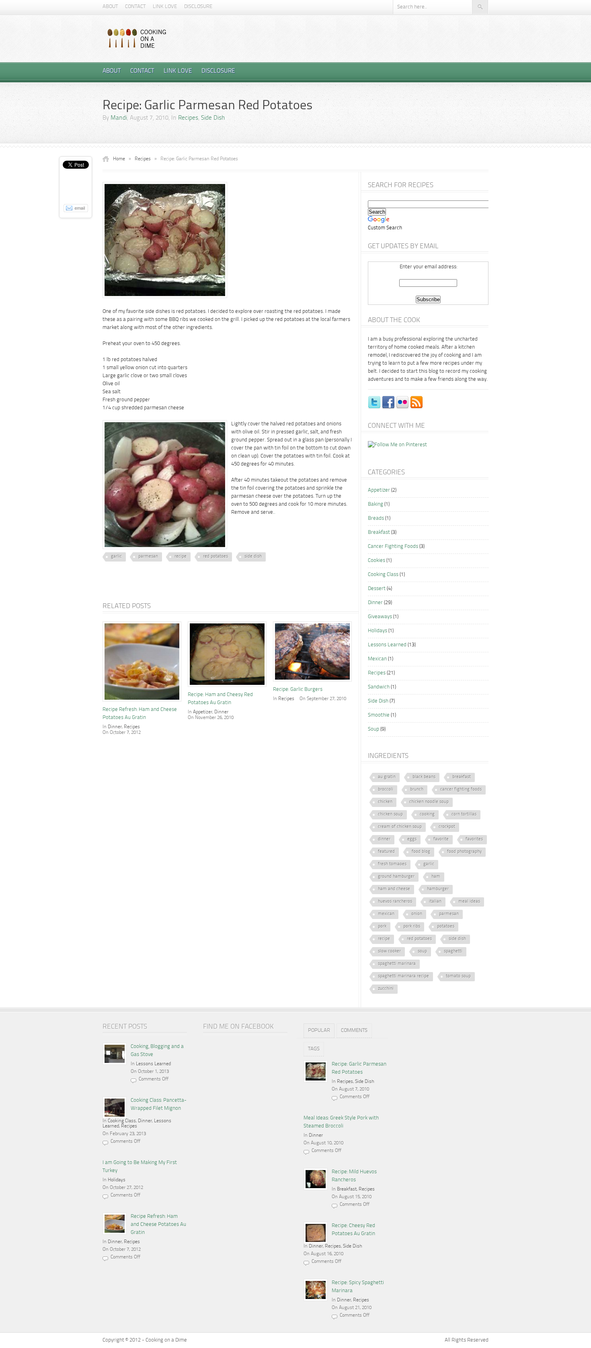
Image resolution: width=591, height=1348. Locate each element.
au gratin (387, 777)
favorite (441, 839)
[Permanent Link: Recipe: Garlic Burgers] (314, 682)
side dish (253, 556)
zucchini (386, 988)
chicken (385, 802)
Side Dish (213, 118)
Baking (375, 504)
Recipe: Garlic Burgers (297, 689)
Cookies (376, 560)
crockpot (447, 827)
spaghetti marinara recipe (403, 976)
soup (422, 951)
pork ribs (411, 926)
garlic (116, 556)
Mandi (119, 118)
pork (382, 926)
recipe (180, 556)
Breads (376, 518)
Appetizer (202, 712)
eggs (412, 839)
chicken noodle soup (429, 802)
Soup (373, 729)
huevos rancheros (395, 901)
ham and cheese (394, 889)
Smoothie (379, 715)
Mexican (377, 659)
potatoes (445, 926)
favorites (474, 839)
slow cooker (389, 951)
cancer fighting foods (461, 789)
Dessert (377, 588)
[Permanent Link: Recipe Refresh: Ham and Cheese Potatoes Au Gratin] (144, 702)
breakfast (461, 777)
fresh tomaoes (392, 864)
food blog (421, 852)
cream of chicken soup (400, 827)
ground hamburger (396, 876)
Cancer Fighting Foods (393, 546)
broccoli (385, 789)
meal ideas (469, 901)
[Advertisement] (197, 589)
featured (386, 852)
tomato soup (458, 976)
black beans (423, 777)
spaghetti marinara (397, 964)
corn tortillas (463, 814)
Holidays (377, 630)
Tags (314, 1049)
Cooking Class (383, 574)
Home (119, 159)
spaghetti (453, 951)
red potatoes (215, 556)
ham (435, 876)
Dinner (115, 727)
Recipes (188, 118)
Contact (135, 6)
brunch (416, 789)
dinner (384, 839)
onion (416, 914)
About (110, 6)
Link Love (165, 6)
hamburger (438, 889)
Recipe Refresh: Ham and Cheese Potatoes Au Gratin (158, 1224)
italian (435, 901)
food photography (464, 852)
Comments (354, 1030)
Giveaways (380, 616)
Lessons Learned (387, 644)
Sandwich (379, 687)
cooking (427, 814)
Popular (319, 1030)
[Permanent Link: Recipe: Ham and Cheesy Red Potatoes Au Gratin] (229, 687)
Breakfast (379, 532)
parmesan (148, 556)
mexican (386, 914)
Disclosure (198, 6)
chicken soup (390, 814)
